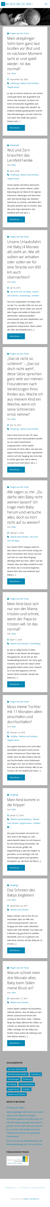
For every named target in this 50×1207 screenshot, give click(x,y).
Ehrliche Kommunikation (20, 819)
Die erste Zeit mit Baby (20, 291)
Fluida (25, 1199)
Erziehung (14, 83)
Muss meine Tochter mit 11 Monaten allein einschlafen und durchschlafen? (24, 714)
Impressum (10, 1188)
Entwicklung (25, 295)
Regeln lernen (13, 87)
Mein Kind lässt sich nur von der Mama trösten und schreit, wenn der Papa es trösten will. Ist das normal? (23, 616)
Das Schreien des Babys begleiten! (21, 892)
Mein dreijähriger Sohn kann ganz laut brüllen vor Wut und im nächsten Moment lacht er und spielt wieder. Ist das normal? (24, 53)
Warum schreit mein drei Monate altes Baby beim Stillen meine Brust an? (23, 980)
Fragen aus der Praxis (19, 33)
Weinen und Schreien (29, 83)
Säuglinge (14, 794)
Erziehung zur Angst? (16, 1107)
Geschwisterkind (26, 1084)
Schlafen (35, 295)
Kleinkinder (14, 145)
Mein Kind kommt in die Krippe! (23, 802)
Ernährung (27, 1079)
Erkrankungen (13, 1079)
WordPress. (34, 1199)
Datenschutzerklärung (32, 1188)
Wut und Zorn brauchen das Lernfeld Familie (20, 155)
